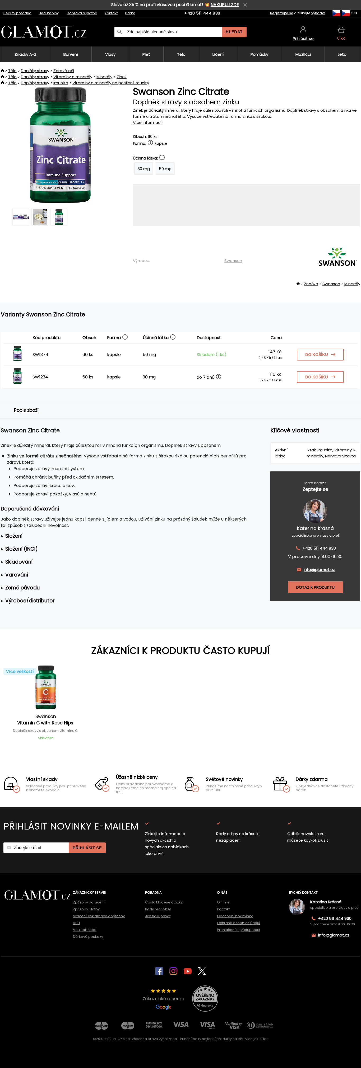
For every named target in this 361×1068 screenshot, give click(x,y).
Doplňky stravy (35, 70)
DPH (76, 922)
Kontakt (111, 13)
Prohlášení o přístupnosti (238, 929)
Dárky (130, 13)
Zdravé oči (63, 70)
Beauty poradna (17, 13)
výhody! (318, 13)
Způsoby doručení (89, 902)
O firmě (223, 902)
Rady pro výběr (158, 909)
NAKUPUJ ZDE (225, 5)
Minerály (104, 76)
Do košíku (316, 354)
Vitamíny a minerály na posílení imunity (110, 83)
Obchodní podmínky (235, 916)
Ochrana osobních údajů (238, 922)
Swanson (233, 260)
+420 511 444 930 (202, 13)
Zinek (122, 76)
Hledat (234, 32)
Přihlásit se (87, 848)
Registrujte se (281, 13)
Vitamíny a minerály (72, 76)
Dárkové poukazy (88, 936)
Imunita (60, 83)
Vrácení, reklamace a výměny (99, 916)
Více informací (147, 122)
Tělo (12, 70)
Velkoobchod (84, 929)
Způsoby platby (86, 909)
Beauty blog (49, 13)
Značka (311, 284)
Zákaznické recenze (163, 999)
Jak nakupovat (157, 916)
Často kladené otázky (164, 902)
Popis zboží (26, 410)
